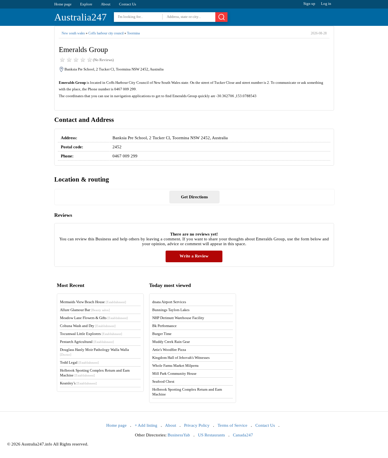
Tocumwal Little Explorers (91, 334)
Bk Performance (164, 326)
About (105, 4)
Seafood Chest (163, 381)
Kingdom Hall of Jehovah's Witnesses (181, 357)
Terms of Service (232, 425)
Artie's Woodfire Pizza (169, 349)
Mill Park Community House (174, 373)
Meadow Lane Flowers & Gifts (94, 318)
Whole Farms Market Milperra (175, 365)
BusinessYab (179, 435)
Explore (86, 4)
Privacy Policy (197, 425)
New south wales (73, 33)
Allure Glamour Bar (85, 310)
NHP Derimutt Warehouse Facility (178, 318)
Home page (63, 4)
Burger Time (162, 334)
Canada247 (243, 435)
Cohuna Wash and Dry (88, 326)
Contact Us (127, 4)
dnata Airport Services (169, 302)
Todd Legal (79, 362)
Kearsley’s (78, 383)
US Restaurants (211, 435)
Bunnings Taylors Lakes (170, 310)
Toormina (133, 33)
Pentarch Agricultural (87, 342)
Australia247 (80, 17)
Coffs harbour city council (106, 33)
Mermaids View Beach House (93, 302)
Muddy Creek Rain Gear (171, 342)
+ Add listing (146, 425)
